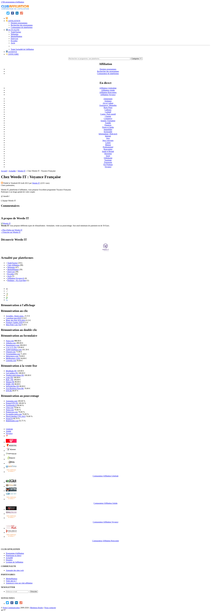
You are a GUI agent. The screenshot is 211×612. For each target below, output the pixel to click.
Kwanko (14, 41)
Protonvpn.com (12, 412)
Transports (108, 162)
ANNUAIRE (13, 54)
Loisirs (108, 143)
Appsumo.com (11, 401)
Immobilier (108, 129)
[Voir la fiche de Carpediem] (11, 495)
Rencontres (108, 149)
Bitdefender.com (12, 421)
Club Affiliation (13, 265)
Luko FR (9, 377)
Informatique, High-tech (108, 134)
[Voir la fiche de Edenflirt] (11, 528)
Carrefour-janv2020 (13, 318)
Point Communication (11, 608)
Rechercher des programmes (22, 25)
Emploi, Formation (108, 121)
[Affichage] (7, 289)
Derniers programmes (19, 23)
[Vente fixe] (7, 298)
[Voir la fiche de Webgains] (11, 442)
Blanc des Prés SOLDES (15, 320)
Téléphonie (108, 158)
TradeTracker (16, 32)
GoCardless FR (12, 373)
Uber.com (9, 408)
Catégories (136, 59)
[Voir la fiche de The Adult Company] (11, 491)
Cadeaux (108, 110)
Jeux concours (107, 140)
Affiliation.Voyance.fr (15, 278)
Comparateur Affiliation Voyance (105, 522)
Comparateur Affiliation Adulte (105, 503)
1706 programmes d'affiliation (12, 2)
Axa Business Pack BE (15, 388)
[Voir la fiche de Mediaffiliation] (11, 468)
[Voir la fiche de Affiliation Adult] (11, 486)
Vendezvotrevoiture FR (15, 375)
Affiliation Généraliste (107, 88)
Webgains (14, 34)
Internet (108, 136)
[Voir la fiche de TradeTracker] (11, 455)
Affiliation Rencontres (107, 92)
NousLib (9, 419)
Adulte (8, 431)
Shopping (108, 154)
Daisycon (14, 39)
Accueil (4, 171)
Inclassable (108, 132)
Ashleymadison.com (14, 350)
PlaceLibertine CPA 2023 (16, 416)
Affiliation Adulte (108, 90)
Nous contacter (50, 608)
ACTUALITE (13, 30)
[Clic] (7, 291)
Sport (108, 156)
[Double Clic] (7, 293)
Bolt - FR (9, 380)
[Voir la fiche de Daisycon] (11, 459)
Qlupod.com (11, 352)
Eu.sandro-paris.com (14, 414)
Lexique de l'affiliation (14, 562)
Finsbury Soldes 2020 (14, 322)
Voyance (108, 167)
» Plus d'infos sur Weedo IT (11, 230)
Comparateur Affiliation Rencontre (105, 541)
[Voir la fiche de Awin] (11, 446)
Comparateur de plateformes (21, 27)
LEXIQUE (12, 52)
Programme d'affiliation (15, 553)
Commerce (108, 118)
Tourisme (108, 160)
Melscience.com (12, 356)
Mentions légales (36, 608)
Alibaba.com (11, 343)
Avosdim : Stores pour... (15, 316)
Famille (108, 123)
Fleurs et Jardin (108, 127)
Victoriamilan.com (13, 354)
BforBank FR (11, 371)
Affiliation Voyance (108, 95)
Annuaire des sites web (15, 570)
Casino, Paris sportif (108, 114)
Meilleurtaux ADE (13, 358)
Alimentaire (107, 99)
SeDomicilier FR (12, 386)
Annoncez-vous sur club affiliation (19, 583)
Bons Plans (108, 108)
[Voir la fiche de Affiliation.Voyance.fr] (11, 509)
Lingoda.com (11, 360)
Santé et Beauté (108, 151)
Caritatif (108, 112)
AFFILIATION (14, 21)
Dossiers (9, 560)
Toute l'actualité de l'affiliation (22, 49)
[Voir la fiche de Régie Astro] (11, 514)
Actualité (9, 558)
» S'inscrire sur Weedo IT (11, 232)
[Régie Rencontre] (7, 436)
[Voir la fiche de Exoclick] (11, 482)
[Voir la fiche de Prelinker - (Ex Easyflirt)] (11, 532)
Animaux (108, 101)
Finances (108, 125)
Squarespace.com (12, 345)
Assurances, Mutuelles (108, 105)
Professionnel (108, 147)
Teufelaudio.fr (11, 405)
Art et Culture (108, 103)
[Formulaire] (7, 295)
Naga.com (10, 341)
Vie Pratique (108, 165)
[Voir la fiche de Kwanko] (11, 451)
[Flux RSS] (2, 183)
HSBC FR (10, 384)
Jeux (108, 138)
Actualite (12, 171)
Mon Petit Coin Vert (13, 325)
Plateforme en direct (13, 555)
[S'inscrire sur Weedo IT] (105, 250)
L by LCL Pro (11, 347)
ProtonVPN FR (12, 403)
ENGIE (9, 391)
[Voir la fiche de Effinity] (11, 463)
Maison (108, 145)
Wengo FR (10, 382)
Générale (9, 429)
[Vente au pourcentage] (7, 300)
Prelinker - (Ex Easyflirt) (16, 280)
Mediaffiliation (16, 36)
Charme (108, 116)
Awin (13, 43)
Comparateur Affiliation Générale (105, 476)
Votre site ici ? (11, 581)
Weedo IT (21, 171)
